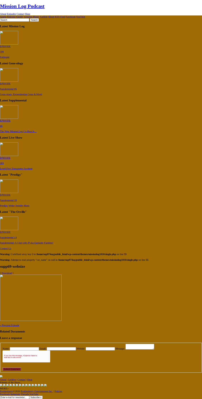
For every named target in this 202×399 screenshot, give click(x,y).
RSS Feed (60, 16)
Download (6, 273)
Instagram (15, 394)
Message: (120, 348)
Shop (27, 14)
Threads (25, 394)
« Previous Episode (9, 325)
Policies (58, 391)
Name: (6, 348)
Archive (12, 379)
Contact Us (5, 248)
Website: (81, 348)
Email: (43, 348)
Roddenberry (6, 391)
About (3, 14)
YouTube (80, 16)
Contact (20, 14)
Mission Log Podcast (22, 6)
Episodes (11, 14)
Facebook (71, 16)
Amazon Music (31, 16)
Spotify (19, 16)
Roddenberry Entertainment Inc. (37, 391)
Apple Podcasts (7, 16)
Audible (44, 16)
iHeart (51, 16)
